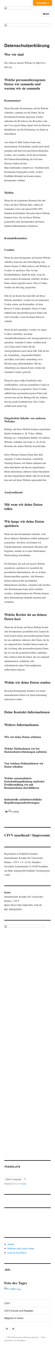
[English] (6, 1174)
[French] (9, 1174)
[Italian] (17, 1174)
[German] (13, 1174)
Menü (46, 13)
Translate (22, 1184)
